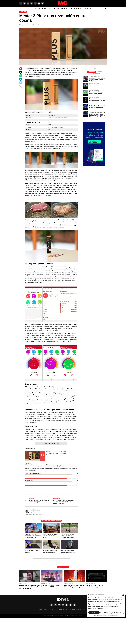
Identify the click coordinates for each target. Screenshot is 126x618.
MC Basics (88, 8)
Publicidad (54, 609)
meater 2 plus (66, 495)
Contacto (85, 609)
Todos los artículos (75, 8)
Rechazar (106, 612)
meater (60, 495)
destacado (54, 495)
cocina (48, 495)
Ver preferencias (118, 612)
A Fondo (44, 8)
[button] (123, 594)
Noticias (37, 8)
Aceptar (94, 612)
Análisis (56, 8)
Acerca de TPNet (63, 609)
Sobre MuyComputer (43, 609)
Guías (50, 8)
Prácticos (64, 8)
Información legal (75, 609)
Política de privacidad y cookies (100, 615)
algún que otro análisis (56, 70)
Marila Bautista (40, 24)
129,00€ (73, 439)
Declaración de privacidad (112, 615)
